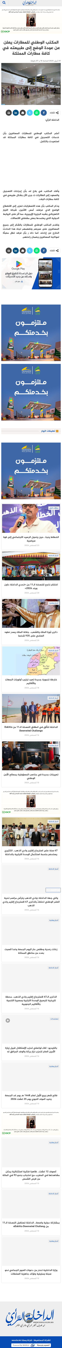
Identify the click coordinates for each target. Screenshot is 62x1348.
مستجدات (54, 1018)
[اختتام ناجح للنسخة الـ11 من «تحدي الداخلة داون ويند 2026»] (31, 565)
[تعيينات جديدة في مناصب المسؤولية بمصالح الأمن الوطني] (31, 755)
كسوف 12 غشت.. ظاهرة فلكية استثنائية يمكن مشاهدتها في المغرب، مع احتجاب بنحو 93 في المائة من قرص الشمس (31, 1175)
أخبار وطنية (53, 603)
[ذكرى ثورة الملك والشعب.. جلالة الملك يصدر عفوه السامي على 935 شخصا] (31, 613)
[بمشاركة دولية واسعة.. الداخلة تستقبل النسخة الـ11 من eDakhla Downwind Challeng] (31, 1204)
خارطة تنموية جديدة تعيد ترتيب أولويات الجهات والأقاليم (31, 682)
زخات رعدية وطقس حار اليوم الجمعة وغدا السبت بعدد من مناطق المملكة (31, 951)
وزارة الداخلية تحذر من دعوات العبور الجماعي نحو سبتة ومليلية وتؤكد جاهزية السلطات (31, 1272)
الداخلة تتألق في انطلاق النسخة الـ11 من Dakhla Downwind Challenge (31, 729)
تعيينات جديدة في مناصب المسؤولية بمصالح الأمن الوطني (31, 777)
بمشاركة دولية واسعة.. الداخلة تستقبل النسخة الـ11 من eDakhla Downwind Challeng (31, 1225)
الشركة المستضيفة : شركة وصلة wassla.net (31, 1340)
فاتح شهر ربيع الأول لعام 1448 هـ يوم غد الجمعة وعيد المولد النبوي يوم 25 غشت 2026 (31, 1097)
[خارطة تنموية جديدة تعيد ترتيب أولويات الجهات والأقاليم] (31, 660)
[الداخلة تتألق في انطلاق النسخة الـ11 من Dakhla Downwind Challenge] (31, 708)
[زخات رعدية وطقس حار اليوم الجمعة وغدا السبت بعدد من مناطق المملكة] (31, 930)
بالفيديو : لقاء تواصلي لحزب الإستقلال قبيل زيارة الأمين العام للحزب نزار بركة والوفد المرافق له (31, 1050)
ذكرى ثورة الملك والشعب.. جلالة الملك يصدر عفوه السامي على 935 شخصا (31, 634)
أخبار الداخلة (53, 555)
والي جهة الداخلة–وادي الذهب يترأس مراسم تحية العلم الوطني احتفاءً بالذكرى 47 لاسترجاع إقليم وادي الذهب (31, 902)
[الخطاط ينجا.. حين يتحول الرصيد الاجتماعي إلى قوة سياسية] (31, 518)
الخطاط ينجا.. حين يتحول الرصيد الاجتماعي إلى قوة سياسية (31, 539)
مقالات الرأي (53, 508)
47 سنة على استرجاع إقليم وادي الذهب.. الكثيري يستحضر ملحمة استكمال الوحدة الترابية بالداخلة (31, 853)
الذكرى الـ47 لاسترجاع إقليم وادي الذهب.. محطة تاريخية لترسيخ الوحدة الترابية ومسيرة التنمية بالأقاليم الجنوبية (31, 1001)
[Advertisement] (31, 166)
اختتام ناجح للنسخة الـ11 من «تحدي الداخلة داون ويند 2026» (31, 587)
